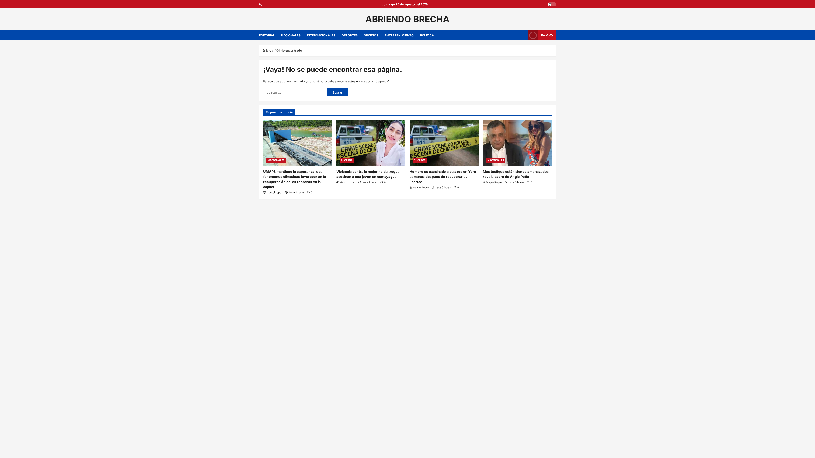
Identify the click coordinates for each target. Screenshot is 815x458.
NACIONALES (291, 35)
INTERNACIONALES (321, 35)
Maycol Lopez (274, 192)
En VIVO (547, 35)
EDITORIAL (267, 35)
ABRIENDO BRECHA (407, 19)
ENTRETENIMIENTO (399, 35)
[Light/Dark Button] (552, 4)
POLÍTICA (427, 35)
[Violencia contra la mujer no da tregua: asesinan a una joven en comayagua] (370, 143)
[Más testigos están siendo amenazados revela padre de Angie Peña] (517, 143)
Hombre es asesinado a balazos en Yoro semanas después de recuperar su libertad (443, 176)
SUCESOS (371, 35)
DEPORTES (350, 35)
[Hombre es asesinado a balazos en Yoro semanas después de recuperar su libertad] (444, 143)
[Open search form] (260, 4)
